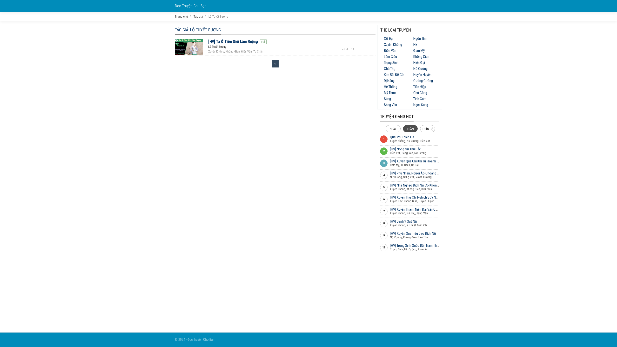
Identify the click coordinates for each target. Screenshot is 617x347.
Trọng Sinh (391, 62)
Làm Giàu (390, 56)
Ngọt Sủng (420, 105)
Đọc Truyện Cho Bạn (191, 6)
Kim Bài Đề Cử (394, 75)
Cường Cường (423, 81)
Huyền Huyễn (422, 75)
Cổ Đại (388, 38)
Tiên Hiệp (419, 87)
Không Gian (421, 56)
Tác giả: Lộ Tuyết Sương (198, 29)
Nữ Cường (420, 69)
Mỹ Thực (390, 93)
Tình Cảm (419, 99)
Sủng (387, 99)
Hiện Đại (419, 62)
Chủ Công (420, 93)
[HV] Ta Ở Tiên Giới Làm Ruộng (233, 41)
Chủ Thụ (389, 69)
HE (415, 44)
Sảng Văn (390, 105)
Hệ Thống (390, 87)
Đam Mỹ (419, 50)
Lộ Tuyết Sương (217, 46)
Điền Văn (390, 50)
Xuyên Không (393, 44)
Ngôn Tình (420, 38)
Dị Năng (389, 81)
